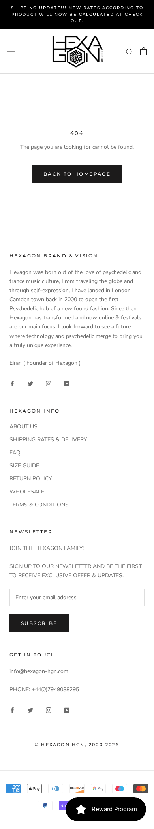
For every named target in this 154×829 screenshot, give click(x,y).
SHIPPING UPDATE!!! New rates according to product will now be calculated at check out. (77, 14)
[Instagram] (48, 383)
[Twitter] (30, 383)
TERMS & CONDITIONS (39, 504)
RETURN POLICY (30, 478)
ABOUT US (23, 426)
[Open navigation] (11, 51)
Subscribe (39, 623)
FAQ (15, 452)
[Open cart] (143, 51)
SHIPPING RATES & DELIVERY (48, 439)
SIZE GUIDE (24, 465)
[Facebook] (12, 383)
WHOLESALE (26, 491)
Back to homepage (77, 174)
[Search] (129, 51)
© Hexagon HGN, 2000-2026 (77, 744)
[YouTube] (66, 383)
